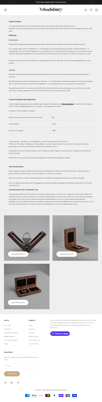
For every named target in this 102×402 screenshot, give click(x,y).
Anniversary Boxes (10, 340)
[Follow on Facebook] (5, 382)
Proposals (7, 329)
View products (18, 254)
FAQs (30, 325)
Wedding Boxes (9, 336)
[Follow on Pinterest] (18, 382)
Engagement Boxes (11, 333)
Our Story (7, 325)
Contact (31, 333)
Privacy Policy (33, 344)
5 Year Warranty (34, 340)
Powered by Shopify (59, 390)
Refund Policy (33, 336)
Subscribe (12, 374)
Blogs (6, 344)
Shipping (31, 329)
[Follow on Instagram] (11, 382)
